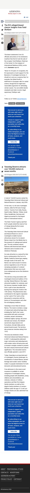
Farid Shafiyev (20, 103)
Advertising (14, 472)
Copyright (18, 479)
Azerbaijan (12, 103)
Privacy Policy (6, 479)
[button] (2, 25)
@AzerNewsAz (22, 99)
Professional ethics (15, 469)
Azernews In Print (8, 476)
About (3, 469)
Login (26, 17)
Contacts (4, 472)
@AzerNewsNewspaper (15, 154)
